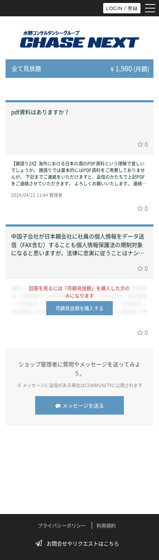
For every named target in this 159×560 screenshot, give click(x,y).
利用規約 (106, 525)
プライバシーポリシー (62, 525)
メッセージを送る (83, 405)
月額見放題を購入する (79, 308)
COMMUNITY (98, 385)
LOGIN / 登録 (122, 8)
